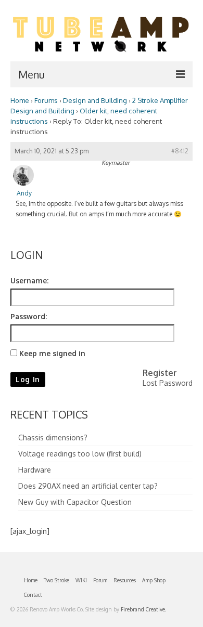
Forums (46, 100)
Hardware (34, 469)
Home (19, 100)
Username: (29, 280)
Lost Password (168, 382)
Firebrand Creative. (143, 609)
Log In (28, 379)
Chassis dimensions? (52, 437)
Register (160, 373)
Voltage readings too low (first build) (80, 453)
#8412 (179, 151)
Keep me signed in (52, 353)
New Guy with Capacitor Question (75, 502)
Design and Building (95, 100)
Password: (28, 316)
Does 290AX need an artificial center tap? (88, 485)
